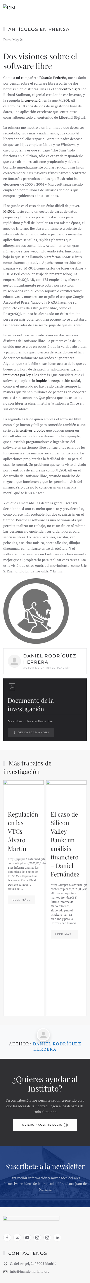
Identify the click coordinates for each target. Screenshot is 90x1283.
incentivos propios (30, 430)
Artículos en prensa (39, 29)
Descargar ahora (33, 732)
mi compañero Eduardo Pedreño (41, 77)
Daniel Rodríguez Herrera (57, 1046)
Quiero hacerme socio (42, 1124)
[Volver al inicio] (22, 8)
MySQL (9, 211)
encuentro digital (68, 89)
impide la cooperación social (58, 380)
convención (33, 100)
